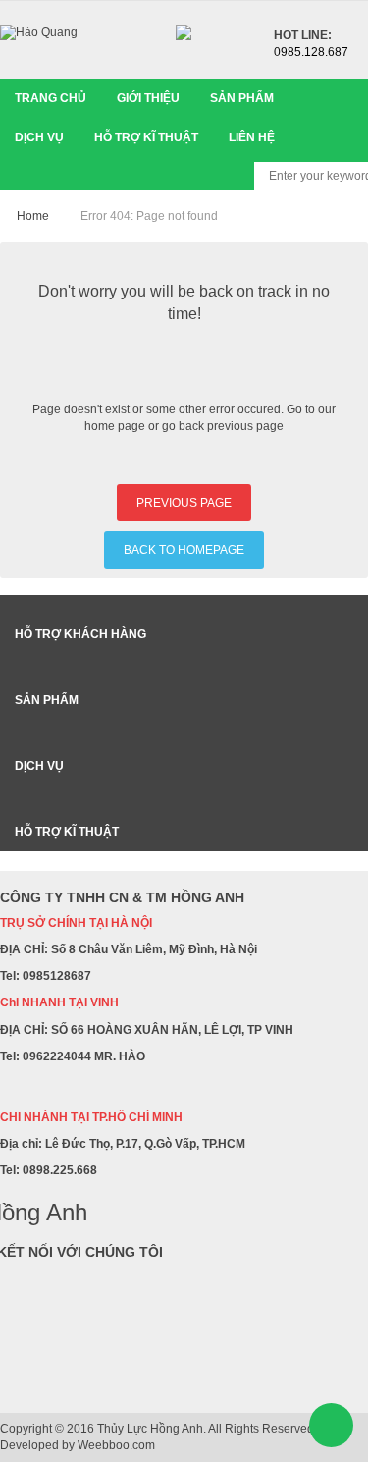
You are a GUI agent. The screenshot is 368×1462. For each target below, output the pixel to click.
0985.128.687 (311, 52)
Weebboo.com (116, 1445)
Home (33, 216)
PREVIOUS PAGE (184, 503)
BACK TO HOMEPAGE (184, 550)
